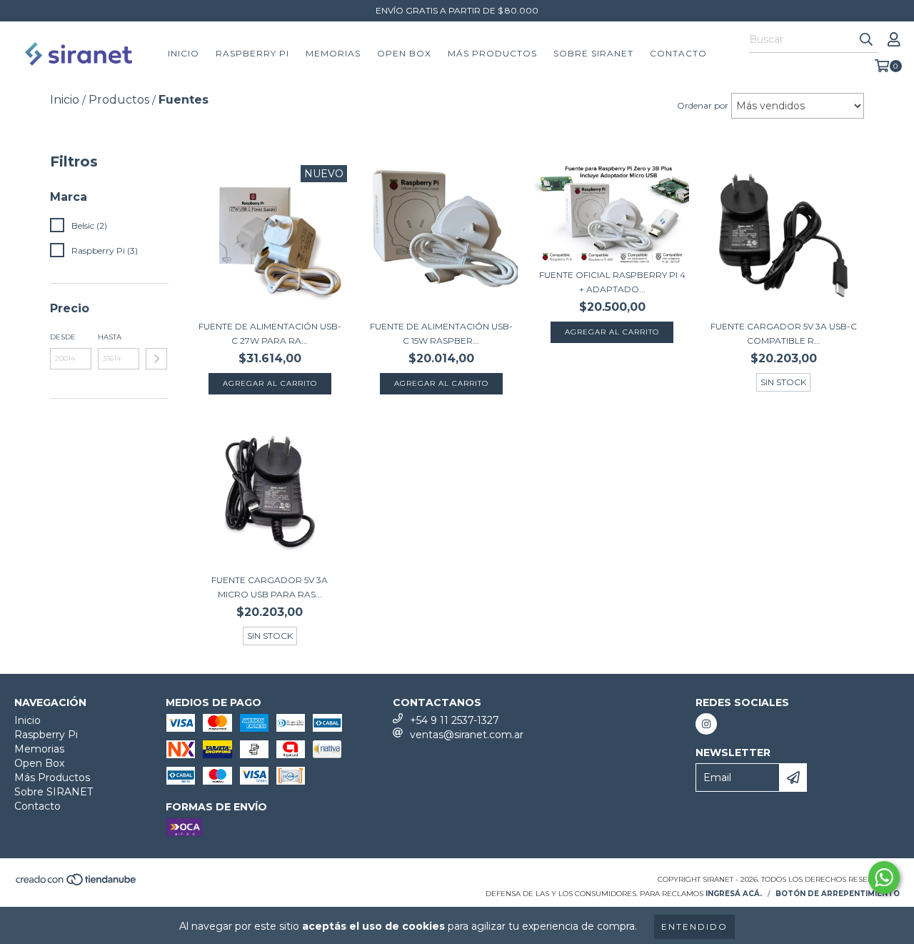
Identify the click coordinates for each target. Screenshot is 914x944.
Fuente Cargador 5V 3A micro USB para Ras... (269, 587)
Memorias (333, 53)
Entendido (694, 926)
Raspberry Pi (252, 53)
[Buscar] (866, 40)
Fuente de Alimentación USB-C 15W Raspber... (441, 333)
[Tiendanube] (76, 884)
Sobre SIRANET (593, 53)
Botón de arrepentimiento (837, 893)
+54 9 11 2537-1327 (454, 720)
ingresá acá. (733, 893)
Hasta (109, 337)
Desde (63, 337)
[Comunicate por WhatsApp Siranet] (884, 877)
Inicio (183, 53)
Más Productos (492, 53)
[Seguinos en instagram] (706, 724)
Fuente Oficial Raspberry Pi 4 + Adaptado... (612, 281)
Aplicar (156, 358)
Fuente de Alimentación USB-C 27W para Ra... (270, 333)
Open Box (404, 53)
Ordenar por (702, 105)
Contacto (678, 53)
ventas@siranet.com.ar (466, 734)
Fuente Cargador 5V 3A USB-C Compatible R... (783, 333)
